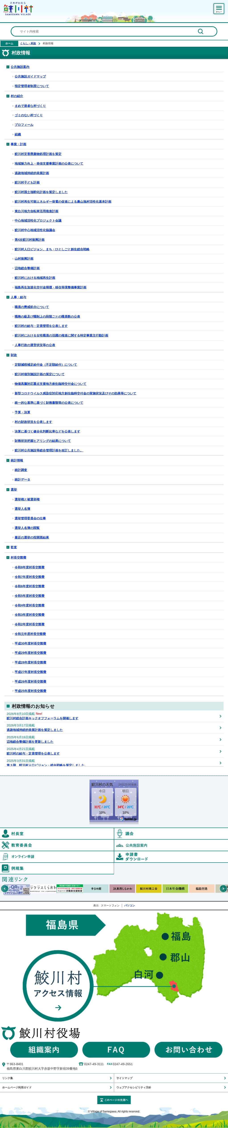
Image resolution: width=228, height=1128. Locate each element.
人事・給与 (18, 297)
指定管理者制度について (32, 86)
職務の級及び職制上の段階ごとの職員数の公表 (47, 316)
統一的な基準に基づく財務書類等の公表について (49, 402)
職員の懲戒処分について (32, 307)
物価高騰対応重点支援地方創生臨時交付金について (50, 384)
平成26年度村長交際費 (30, 681)
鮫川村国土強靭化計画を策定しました (41, 192)
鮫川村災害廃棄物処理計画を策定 (38, 154)
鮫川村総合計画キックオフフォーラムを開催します (42, 718)
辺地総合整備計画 (27, 268)
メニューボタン (219, 9)
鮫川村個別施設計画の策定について (40, 374)
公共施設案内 (20, 67)
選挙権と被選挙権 (27, 499)
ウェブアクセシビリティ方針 (133, 1087)
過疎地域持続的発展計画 (32, 173)
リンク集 (7, 1078)
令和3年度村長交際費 (30, 614)
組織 (18, 134)
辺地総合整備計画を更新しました (30, 741)
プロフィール (24, 124)
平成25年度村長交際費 (30, 691)
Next (223, 889)
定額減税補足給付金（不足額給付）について (46, 364)
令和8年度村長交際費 (30, 567)
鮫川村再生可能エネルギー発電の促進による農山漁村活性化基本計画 (63, 201)
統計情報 (17, 460)
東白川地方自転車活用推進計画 (36, 211)
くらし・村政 (28, 43)
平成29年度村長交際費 (30, 653)
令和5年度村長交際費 (30, 596)
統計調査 (21, 470)
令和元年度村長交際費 (30, 634)
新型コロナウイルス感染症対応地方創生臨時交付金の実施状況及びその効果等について (75, 393)
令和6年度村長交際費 (30, 586)
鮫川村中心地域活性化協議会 (35, 230)
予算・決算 (22, 412)
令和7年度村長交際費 (30, 577)
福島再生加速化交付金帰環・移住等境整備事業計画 (50, 287)
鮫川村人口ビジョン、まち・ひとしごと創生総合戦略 (52, 249)
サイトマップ (124, 1078)
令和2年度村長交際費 (30, 624)
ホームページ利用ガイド (17, 1087)
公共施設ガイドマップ (30, 76)
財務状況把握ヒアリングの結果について (43, 441)
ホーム (9, 43)
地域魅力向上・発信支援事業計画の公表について (49, 163)
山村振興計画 (24, 258)
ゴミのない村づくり (29, 115)
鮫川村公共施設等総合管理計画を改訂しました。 (49, 450)
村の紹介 (17, 96)
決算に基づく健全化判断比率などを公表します (47, 431)
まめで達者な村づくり (30, 106)
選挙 (14, 489)
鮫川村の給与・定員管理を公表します (41, 326)
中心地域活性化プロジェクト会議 (38, 220)
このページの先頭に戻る (114, 1100)
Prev (5, 889)
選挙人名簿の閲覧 (27, 528)
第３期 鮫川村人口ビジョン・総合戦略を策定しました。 (47, 765)
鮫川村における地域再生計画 (35, 277)
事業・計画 (18, 144)
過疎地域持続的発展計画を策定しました (35, 730)
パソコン (129, 905)
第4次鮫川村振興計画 (30, 239)
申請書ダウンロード (171, 856)
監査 (14, 547)
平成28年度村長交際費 (30, 662)
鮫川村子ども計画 (27, 182)
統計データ (22, 479)
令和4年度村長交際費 (30, 605)
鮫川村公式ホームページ (18, 8)
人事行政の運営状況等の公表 (35, 345)
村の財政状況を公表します (33, 422)
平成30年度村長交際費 (30, 643)
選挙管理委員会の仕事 (30, 518)
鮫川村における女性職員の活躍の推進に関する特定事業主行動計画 (61, 335)
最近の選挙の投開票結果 (32, 537)
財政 (14, 355)
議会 (171, 833)
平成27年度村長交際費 (30, 672)
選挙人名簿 (22, 508)
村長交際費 (18, 557)
